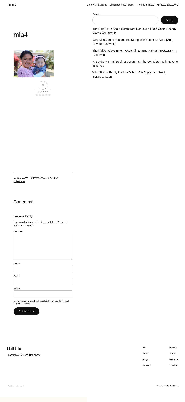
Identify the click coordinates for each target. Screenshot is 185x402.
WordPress (173, 386)
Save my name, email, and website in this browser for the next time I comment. (42, 302)
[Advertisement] (43, 122)
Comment (18, 232)
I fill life (11, 4)
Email (16, 276)
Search (96, 14)
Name (17, 264)
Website (17, 288)
